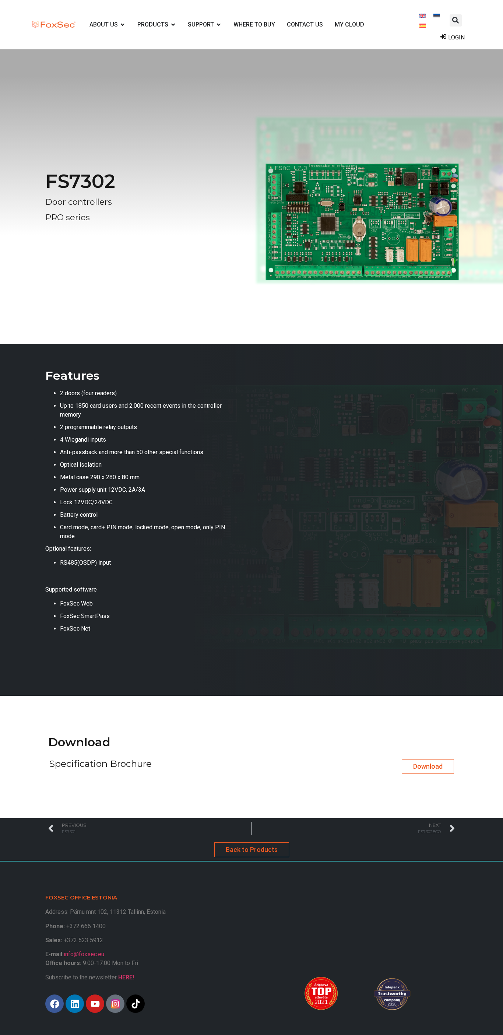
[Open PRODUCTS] (173, 24)
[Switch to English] (423, 15)
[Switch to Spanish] (423, 25)
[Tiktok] (135, 1003)
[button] (456, 20)
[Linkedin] (75, 1003)
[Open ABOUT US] (123, 24)
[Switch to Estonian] (437, 15)
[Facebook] (54, 1003)
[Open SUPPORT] (219, 24)
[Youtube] (95, 1003)
